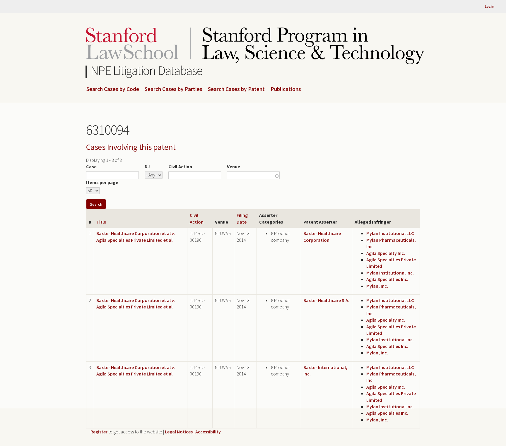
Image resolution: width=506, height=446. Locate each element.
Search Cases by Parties (173, 89)
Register (98, 432)
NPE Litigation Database (146, 70)
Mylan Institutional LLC (390, 233)
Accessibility (208, 432)
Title (101, 222)
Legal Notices (179, 432)
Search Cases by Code (112, 89)
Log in (489, 6)
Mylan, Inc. (377, 286)
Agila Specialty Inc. (385, 253)
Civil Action (180, 166)
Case (91, 166)
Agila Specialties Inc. (387, 279)
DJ (147, 166)
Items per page (102, 182)
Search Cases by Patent (236, 89)
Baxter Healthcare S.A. (326, 300)
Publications (286, 89)
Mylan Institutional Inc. (390, 273)
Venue (233, 166)
